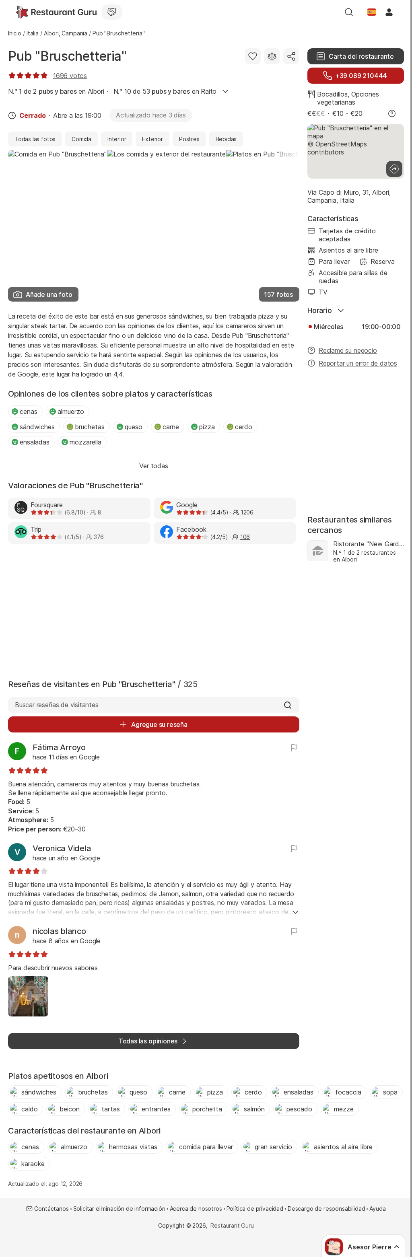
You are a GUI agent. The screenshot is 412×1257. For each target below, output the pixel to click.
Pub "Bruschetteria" (67, 56)
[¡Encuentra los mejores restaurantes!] (56, 12)
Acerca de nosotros (196, 1208)
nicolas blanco (59, 931)
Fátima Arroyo (59, 747)
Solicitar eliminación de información (119, 1208)
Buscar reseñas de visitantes (57, 705)
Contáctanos (51, 1208)
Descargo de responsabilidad (326, 1208)
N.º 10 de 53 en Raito (165, 91)
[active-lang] (371, 12)
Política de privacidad (255, 1208)
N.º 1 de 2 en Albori (56, 91)
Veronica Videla (62, 848)
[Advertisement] (153, 609)
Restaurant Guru (231, 1225)
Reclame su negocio (348, 350)
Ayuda (377, 1208)
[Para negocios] (111, 12)
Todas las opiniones (148, 1041)
